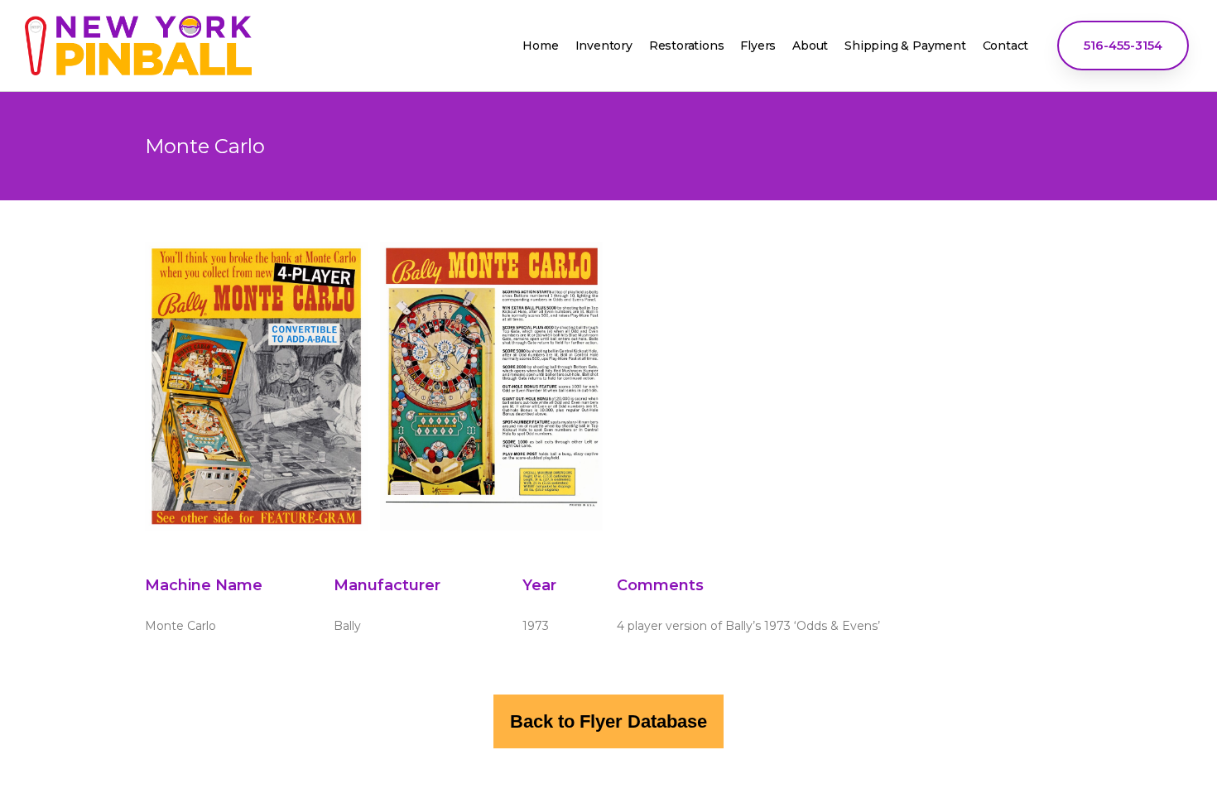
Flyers (758, 45)
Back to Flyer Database (608, 721)
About (810, 45)
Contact (1006, 45)
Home (540, 45)
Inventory (604, 45)
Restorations (686, 45)
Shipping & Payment (904, 45)
